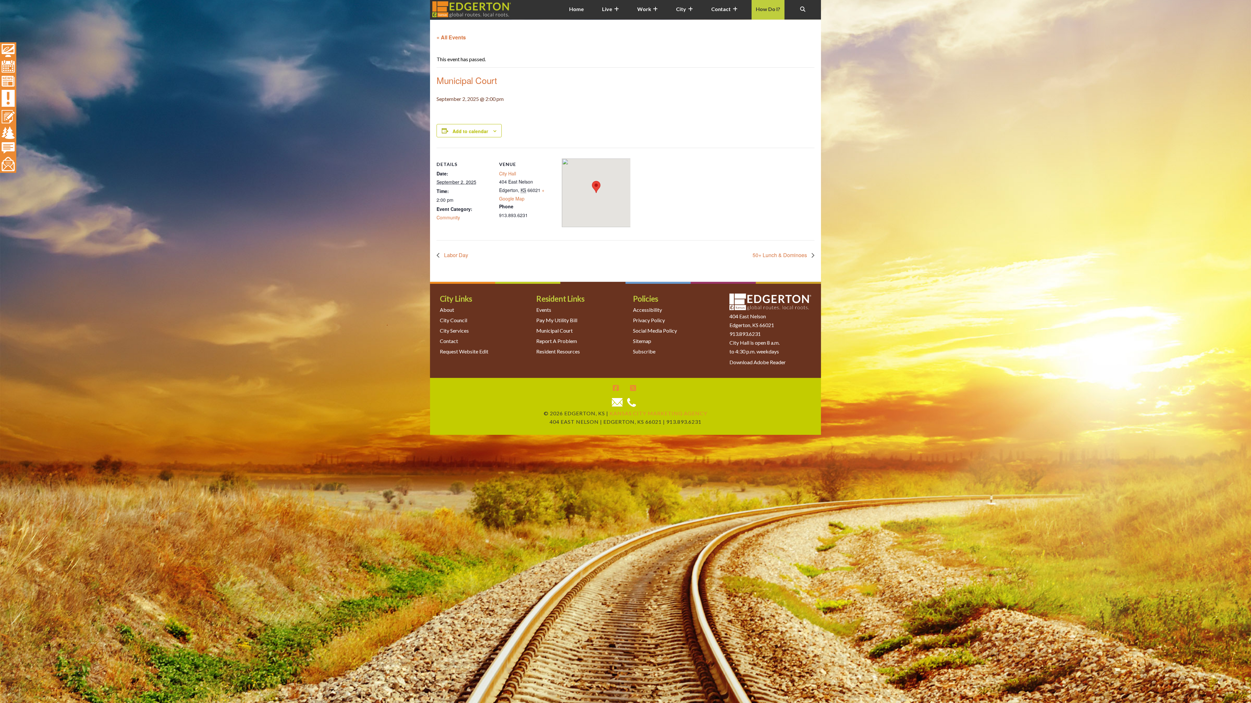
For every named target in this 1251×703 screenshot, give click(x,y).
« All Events (451, 37)
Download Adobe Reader (757, 362)
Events (543, 310)
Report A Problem (556, 341)
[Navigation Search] (802, 13)
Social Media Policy (655, 330)
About (447, 310)
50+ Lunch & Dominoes (780, 255)
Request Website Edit (464, 351)
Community (448, 217)
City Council (453, 320)
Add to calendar (470, 131)
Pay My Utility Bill (556, 320)
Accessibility (647, 310)
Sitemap (642, 341)
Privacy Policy (649, 320)
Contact (449, 341)
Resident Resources (558, 351)
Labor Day (455, 255)
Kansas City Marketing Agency (658, 413)
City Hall (507, 173)
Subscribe (644, 351)
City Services (454, 330)
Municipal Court (554, 330)
